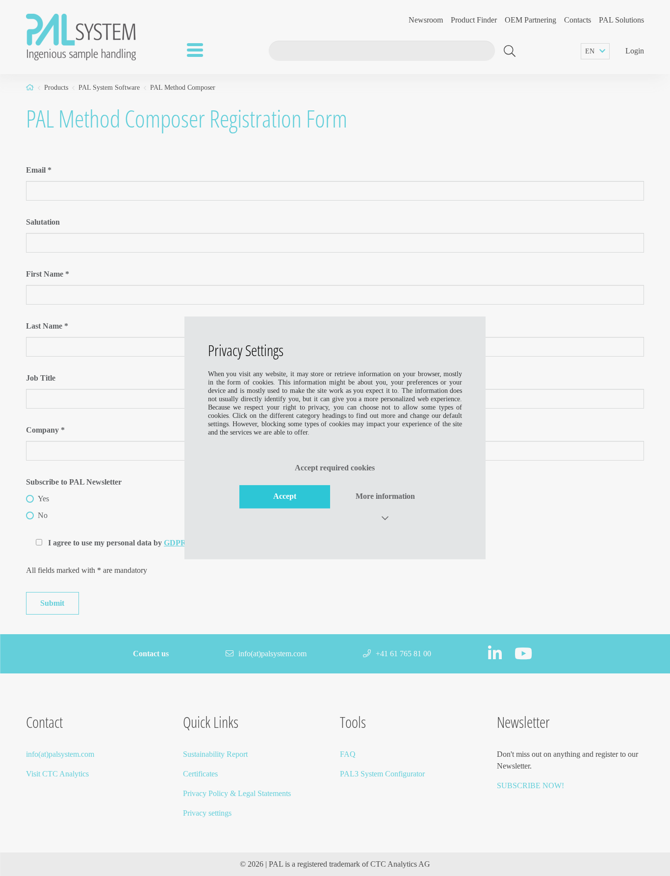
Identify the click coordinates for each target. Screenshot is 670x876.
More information (385, 496)
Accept (284, 496)
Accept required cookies (335, 468)
